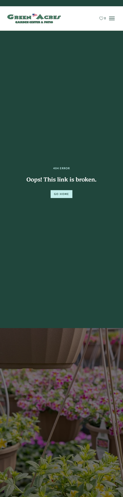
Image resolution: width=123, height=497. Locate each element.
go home (61, 194)
